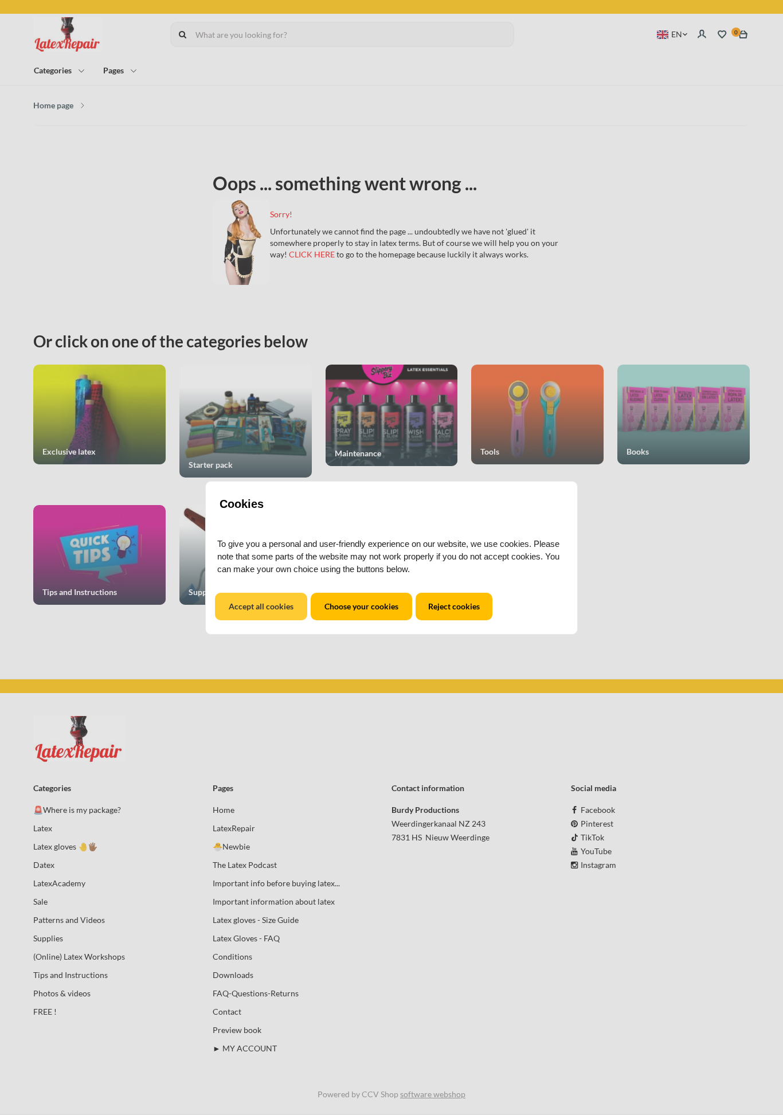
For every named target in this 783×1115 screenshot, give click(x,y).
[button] (261, 606)
